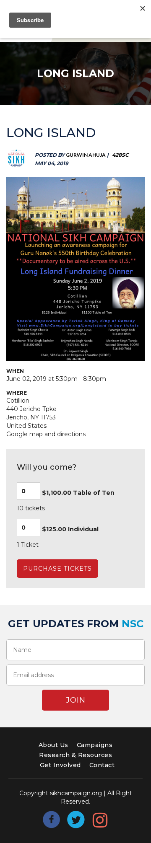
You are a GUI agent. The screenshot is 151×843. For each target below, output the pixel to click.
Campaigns (95, 745)
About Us (53, 745)
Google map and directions (46, 434)
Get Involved (60, 765)
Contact (102, 765)
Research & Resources (75, 755)
